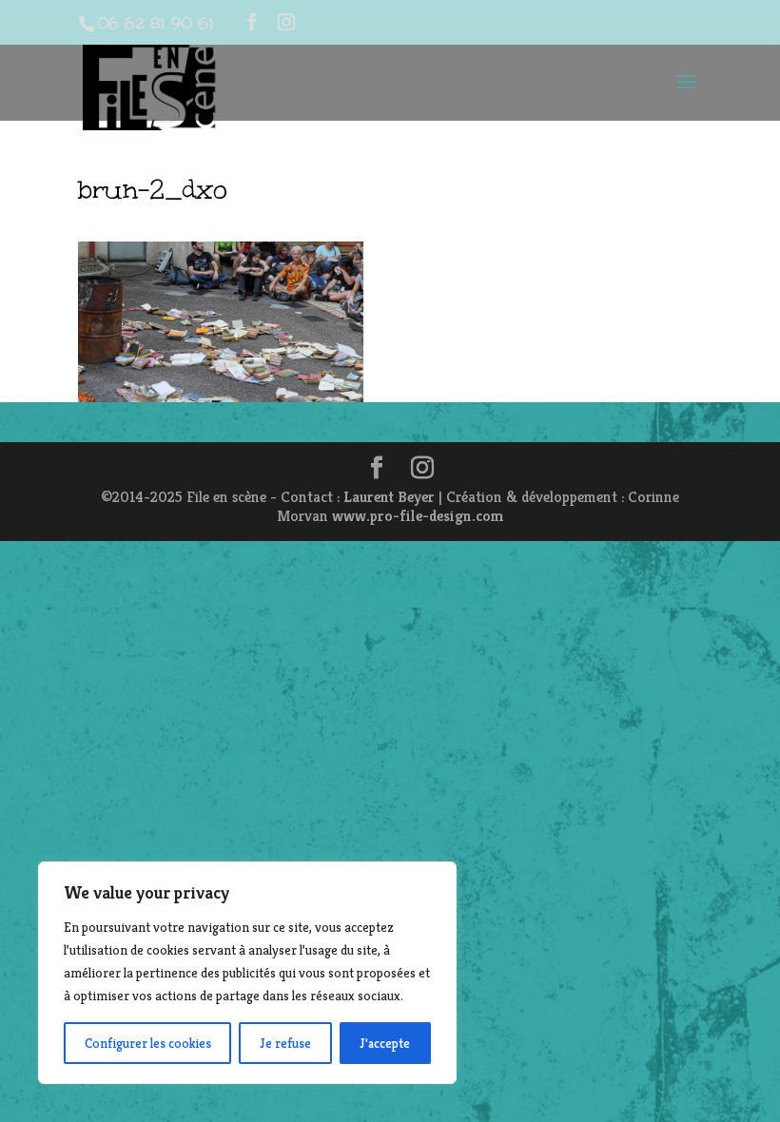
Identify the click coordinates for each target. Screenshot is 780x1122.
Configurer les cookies (148, 1043)
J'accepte (385, 1043)
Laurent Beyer (389, 497)
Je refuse (285, 1043)
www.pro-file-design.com (418, 516)
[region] (247, 972)
